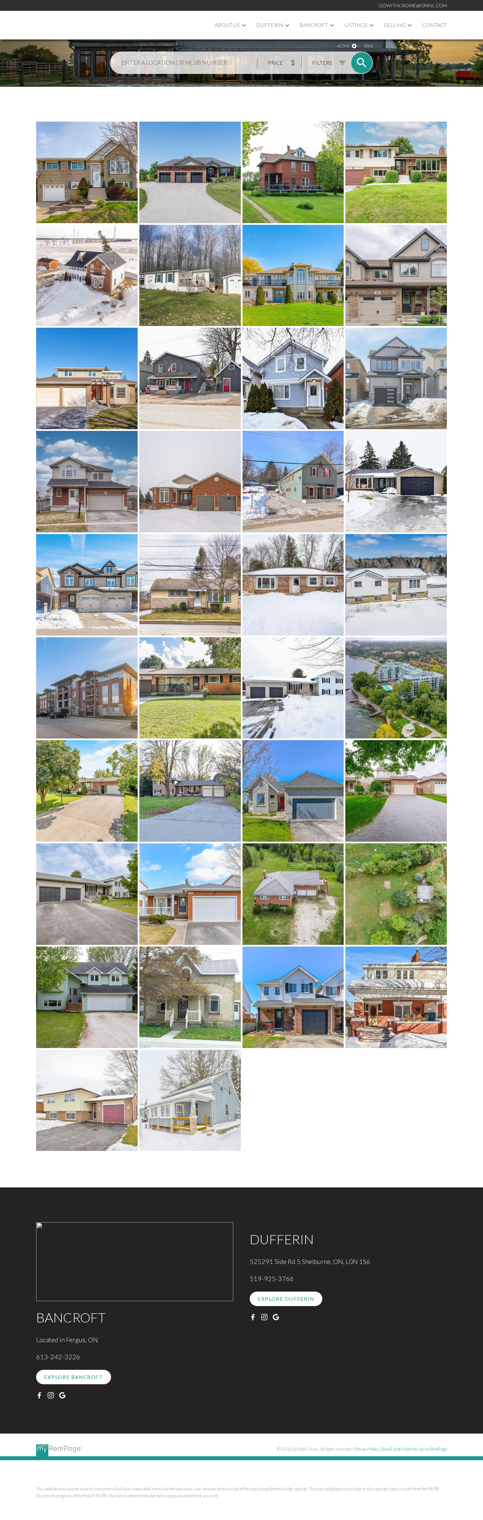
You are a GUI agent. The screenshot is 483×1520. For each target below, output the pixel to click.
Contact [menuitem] (434, 25)
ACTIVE (343, 46)
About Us (227, 25)
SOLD (368, 46)
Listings (356, 25)
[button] (73, 1377)
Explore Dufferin (286, 1299)
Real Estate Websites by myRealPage (414, 1449)
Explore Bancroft (73, 1377)
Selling (395, 25)
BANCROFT (313, 25)
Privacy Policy (367, 1449)
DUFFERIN (269, 25)
